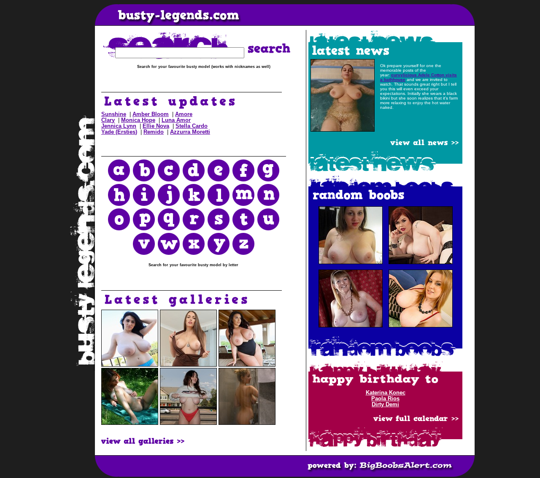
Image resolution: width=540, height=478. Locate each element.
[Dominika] (188, 365)
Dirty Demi (385, 405)
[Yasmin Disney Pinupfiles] (247, 365)
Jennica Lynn (118, 126)
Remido (153, 132)
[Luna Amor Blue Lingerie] (129, 365)
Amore (183, 114)
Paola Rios (385, 399)
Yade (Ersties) (119, 132)
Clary (108, 120)
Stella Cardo (192, 126)
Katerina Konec (385, 393)
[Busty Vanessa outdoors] (129, 423)
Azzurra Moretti (190, 132)
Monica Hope (138, 120)
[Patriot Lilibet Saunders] (188, 423)
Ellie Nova (156, 126)
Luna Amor (176, 120)
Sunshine (113, 114)
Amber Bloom (150, 114)
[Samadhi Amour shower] (247, 423)
